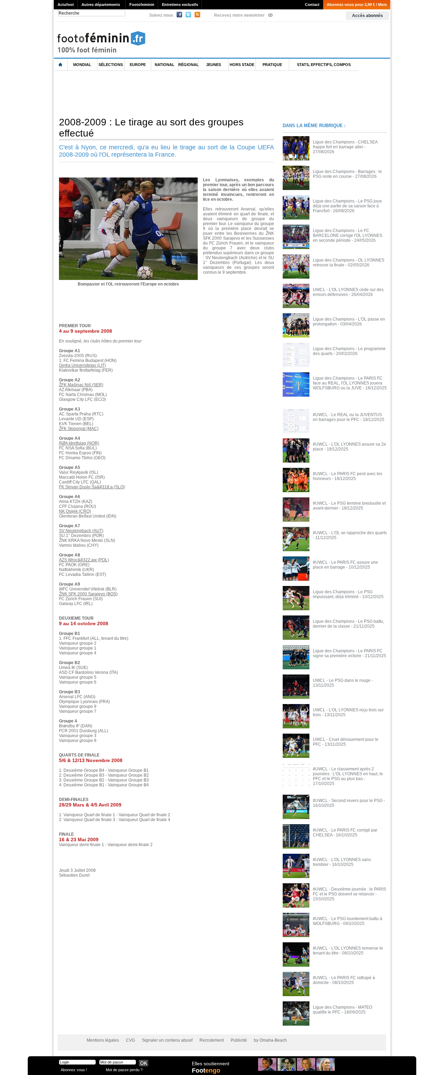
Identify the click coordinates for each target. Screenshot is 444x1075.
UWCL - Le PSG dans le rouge (341, 680)
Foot (206, 1070)
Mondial (82, 65)
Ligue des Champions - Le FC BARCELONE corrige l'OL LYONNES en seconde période (347, 235)
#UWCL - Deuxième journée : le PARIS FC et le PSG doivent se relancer (349, 891)
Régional (188, 65)
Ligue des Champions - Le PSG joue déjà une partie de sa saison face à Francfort (347, 206)
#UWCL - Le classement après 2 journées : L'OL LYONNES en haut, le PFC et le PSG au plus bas (348, 774)
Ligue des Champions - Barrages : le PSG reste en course (347, 174)
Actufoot (66, 4)
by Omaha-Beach (270, 1040)
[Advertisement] (180, 93)
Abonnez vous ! (74, 1070)
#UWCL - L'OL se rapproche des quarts (350, 532)
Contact (312, 4)
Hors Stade (242, 65)
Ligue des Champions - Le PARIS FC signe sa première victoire (348, 653)
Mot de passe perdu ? (124, 1070)
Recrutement (211, 1040)
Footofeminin (141, 4)
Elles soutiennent (210, 1063)
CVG (130, 1040)
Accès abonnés (367, 15)
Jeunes (213, 65)
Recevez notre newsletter (239, 15)
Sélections (111, 65)
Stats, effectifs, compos (324, 65)
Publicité (239, 1040)
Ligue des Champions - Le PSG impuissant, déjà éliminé (343, 594)
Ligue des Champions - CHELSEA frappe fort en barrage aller (345, 144)
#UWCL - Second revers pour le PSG (348, 800)
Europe (138, 65)
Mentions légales (103, 1040)
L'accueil (61, 65)
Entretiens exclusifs (180, 4)
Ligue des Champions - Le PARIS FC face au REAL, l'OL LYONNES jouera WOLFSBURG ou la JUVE (348, 383)
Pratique (272, 65)
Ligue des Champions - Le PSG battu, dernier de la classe (348, 624)
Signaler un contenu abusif (167, 1040)
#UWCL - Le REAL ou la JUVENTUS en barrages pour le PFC (347, 417)
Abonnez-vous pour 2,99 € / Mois (357, 4)
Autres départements (101, 4)
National (164, 65)
